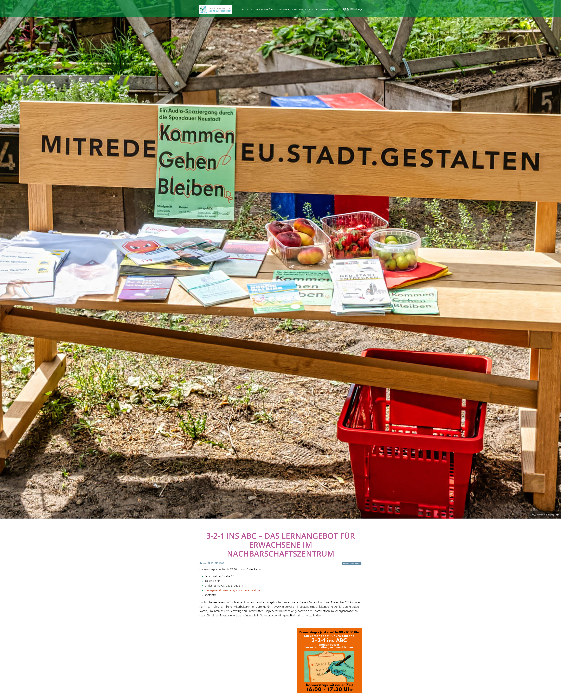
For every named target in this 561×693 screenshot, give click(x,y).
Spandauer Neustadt (303, 9)
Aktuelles (247, 9)
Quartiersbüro (264, 9)
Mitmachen (326, 9)
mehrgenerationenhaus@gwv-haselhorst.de (232, 590)
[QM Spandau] (215, 9)
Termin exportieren (350, 563)
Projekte (282, 9)
